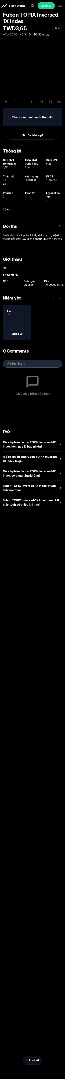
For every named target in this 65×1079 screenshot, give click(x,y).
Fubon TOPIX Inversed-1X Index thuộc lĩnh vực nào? (32, 488)
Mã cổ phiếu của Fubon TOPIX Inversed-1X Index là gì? (32, 459)
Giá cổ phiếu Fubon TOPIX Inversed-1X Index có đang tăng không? (32, 473)
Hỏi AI (35, 1060)
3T (32, 101)
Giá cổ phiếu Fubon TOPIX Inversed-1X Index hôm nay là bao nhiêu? (32, 444)
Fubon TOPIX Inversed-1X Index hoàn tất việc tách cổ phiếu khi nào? (32, 502)
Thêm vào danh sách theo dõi (32, 117)
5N (50, 101)
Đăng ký (46, 5)
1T (14, 101)
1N (6, 101)
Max (59, 101)
